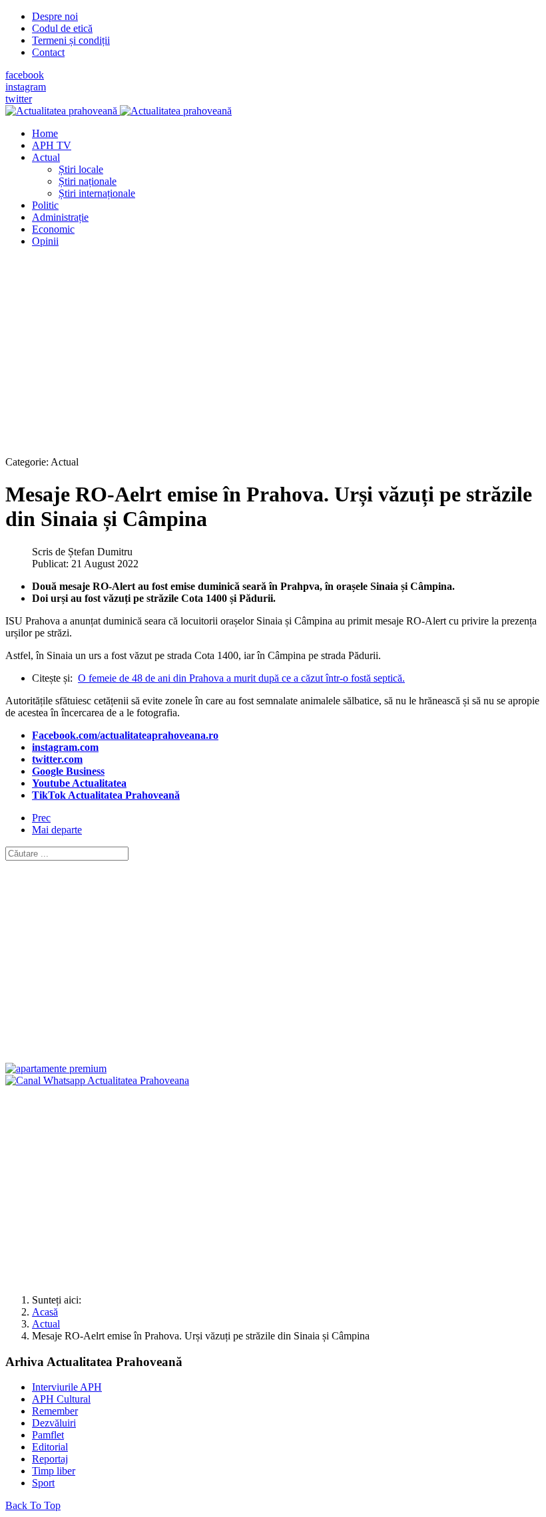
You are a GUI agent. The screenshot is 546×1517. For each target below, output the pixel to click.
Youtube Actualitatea (79, 783)
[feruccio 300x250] (56, 1068)
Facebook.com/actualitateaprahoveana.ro (125, 735)
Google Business (68, 771)
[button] (46, 157)
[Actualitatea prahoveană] (118, 110)
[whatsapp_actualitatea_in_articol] (97, 1080)
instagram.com (65, 747)
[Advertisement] (273, 351)
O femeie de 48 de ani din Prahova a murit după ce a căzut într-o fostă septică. (241, 678)
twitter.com (57, 759)
